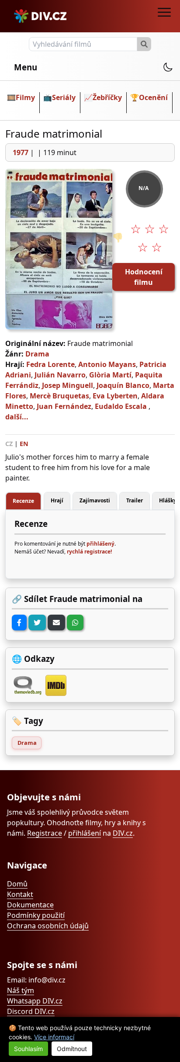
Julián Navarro (60, 375)
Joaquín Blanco (123, 385)
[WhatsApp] (75, 622)
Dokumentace (30, 905)
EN (24, 443)
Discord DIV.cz (31, 1011)
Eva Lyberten (115, 396)
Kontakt (20, 894)
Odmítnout (72, 1048)
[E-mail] (56, 622)
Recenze (23, 501)
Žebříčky (107, 97)
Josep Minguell (67, 385)
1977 (20, 152)
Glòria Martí (110, 375)
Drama (37, 354)
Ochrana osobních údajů (48, 926)
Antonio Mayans (107, 364)
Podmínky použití (36, 915)
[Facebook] (19, 622)
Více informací (54, 1037)
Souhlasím (28, 1048)
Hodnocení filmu (144, 277)
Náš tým (20, 990)
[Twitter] (37, 622)
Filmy (25, 97)
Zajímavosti (95, 500)
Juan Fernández (64, 406)
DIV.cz (123, 833)
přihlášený (100, 543)
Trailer (134, 500)
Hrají (57, 500)
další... (16, 417)
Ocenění (153, 97)
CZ (9, 443)
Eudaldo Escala (121, 406)
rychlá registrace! (89, 551)
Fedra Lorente (50, 364)
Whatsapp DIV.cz (34, 1001)
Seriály (64, 97)
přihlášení (84, 833)
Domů (17, 884)
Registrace (44, 833)
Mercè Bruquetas (59, 396)
